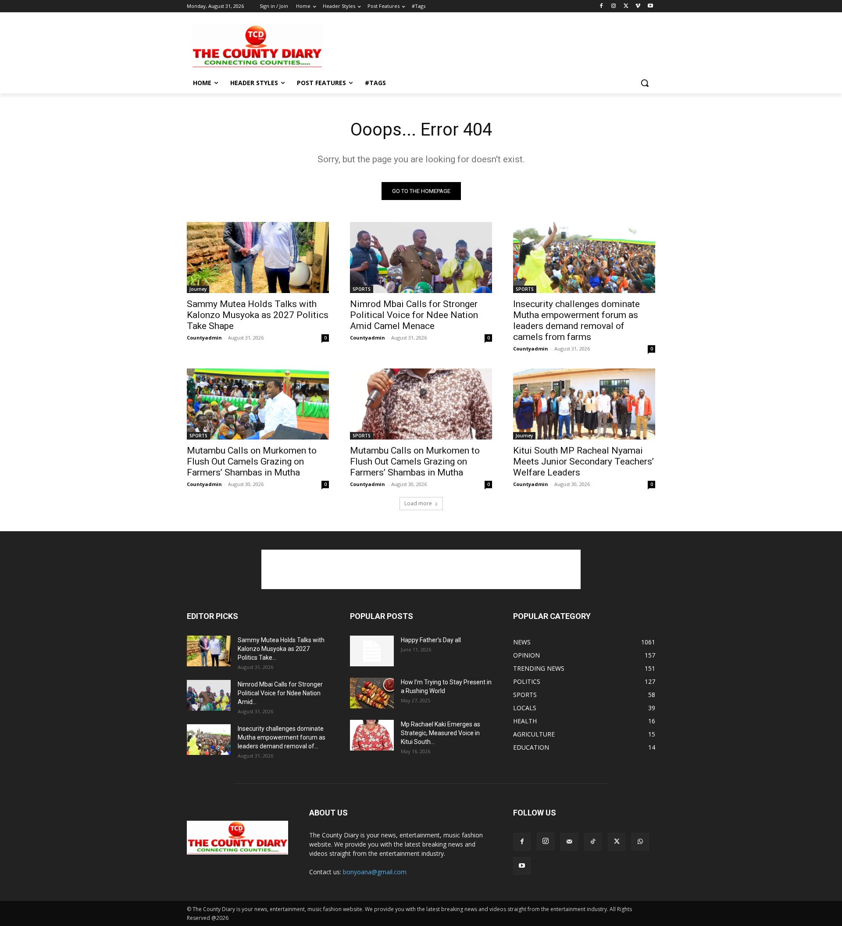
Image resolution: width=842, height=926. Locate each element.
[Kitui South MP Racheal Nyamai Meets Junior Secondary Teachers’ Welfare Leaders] (584, 404)
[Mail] (569, 842)
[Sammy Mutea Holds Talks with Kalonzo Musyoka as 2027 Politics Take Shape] (258, 257)
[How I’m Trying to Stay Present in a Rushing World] (372, 693)
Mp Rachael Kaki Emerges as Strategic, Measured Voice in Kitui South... (440, 733)
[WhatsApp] (640, 842)
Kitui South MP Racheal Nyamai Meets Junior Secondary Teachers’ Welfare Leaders (583, 461)
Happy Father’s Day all (431, 640)
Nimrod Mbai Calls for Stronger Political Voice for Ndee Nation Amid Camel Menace (414, 315)
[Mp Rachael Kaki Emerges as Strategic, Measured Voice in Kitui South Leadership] (372, 735)
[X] (626, 6)
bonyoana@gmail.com (375, 872)
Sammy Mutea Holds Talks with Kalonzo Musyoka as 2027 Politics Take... (281, 648)
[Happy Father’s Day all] (372, 651)
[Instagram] (614, 6)
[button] (644, 82)
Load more (418, 503)
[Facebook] (601, 6)
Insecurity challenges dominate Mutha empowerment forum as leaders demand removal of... (281, 737)
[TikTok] (593, 842)
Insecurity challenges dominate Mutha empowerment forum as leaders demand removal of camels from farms (576, 320)
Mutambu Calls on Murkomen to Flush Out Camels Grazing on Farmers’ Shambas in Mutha (252, 461)
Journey (198, 289)
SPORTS (362, 289)
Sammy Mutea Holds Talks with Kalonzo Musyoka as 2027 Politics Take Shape (257, 315)
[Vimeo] (638, 6)
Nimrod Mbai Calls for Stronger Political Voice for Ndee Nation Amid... (280, 693)
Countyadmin (204, 337)
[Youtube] (650, 6)
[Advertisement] (486, 45)
